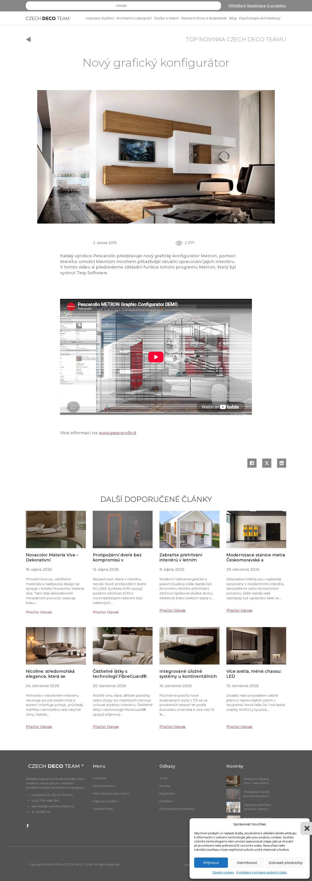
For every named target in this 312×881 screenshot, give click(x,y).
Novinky (165, 786)
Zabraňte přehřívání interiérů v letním (180, 558)
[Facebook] (251, 463)
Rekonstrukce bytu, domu (111, 793)
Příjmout (211, 862)
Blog (233, 18)
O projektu (276, 5)
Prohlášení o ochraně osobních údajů (261, 872)
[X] (266, 463)
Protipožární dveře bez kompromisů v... (258, 794)
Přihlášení (237, 5)
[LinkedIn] (281, 463)
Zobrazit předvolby (286, 862)
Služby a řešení (166, 18)
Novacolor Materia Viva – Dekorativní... (257, 781)
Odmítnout (247, 862)
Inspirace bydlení (99, 18)
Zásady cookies (223, 872)
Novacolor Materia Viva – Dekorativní (52, 558)
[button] (303, 824)
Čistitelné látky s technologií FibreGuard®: (120, 674)
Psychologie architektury (259, 18)
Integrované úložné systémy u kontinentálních (188, 674)
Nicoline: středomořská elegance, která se (50, 674)
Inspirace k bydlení (105, 801)
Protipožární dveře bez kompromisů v (117, 558)
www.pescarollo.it (117, 432)
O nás (163, 778)
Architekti (99, 778)
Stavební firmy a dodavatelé (204, 18)
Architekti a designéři (134, 18)
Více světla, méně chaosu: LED (253, 674)
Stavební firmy (103, 809)
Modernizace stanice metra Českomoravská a (255, 558)
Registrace (256, 5)
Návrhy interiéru (104, 786)
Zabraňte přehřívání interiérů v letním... (257, 807)
